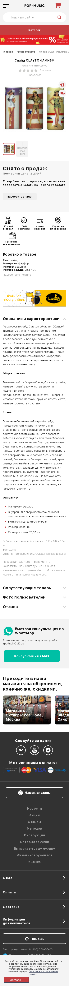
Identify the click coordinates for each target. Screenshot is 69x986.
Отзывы (10, 606)
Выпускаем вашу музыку (34, 848)
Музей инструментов (34, 855)
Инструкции (34, 835)
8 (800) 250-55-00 (41, 949)
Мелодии (34, 828)
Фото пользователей (24, 597)
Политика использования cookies (43, 972)
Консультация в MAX (31, 656)
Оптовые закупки (34, 842)
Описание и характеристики (31, 318)
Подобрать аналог (20, 196)
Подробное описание (17, 274)
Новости (34, 808)
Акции (34, 815)
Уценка (34, 862)
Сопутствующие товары (27, 587)
